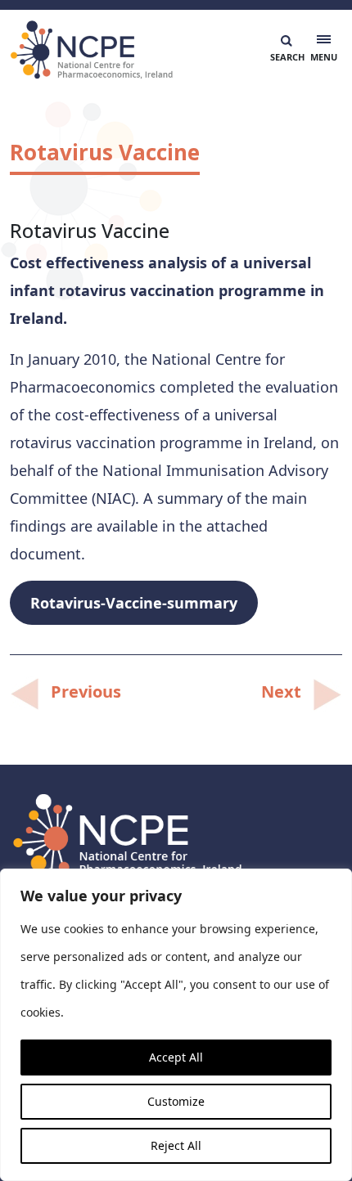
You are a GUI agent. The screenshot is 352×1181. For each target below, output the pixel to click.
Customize (176, 1101)
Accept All (176, 1057)
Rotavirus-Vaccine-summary (133, 603)
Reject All (176, 1145)
